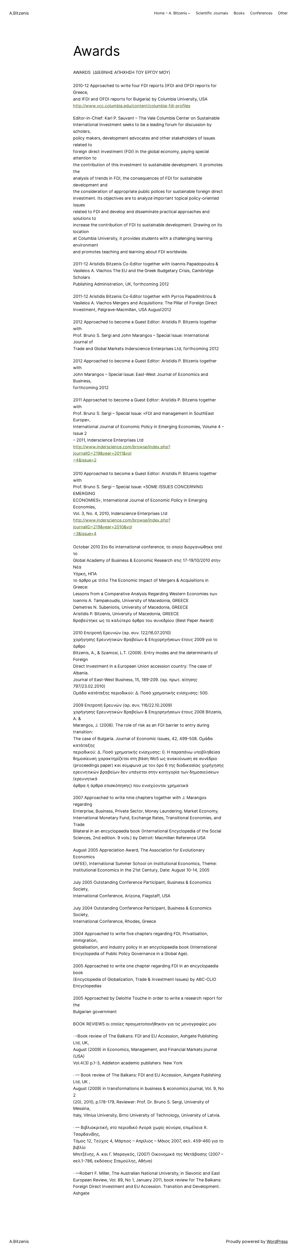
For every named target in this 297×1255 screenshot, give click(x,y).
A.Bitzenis (19, 13)
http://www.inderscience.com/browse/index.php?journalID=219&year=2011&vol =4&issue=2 (121, 453)
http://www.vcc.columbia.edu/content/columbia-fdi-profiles (131, 105)
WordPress (277, 1241)
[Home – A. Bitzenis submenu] (189, 13)
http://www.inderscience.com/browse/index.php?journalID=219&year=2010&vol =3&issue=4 (121, 527)
